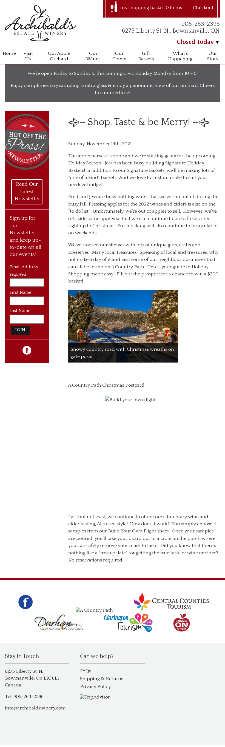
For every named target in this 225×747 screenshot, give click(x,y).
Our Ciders (119, 56)
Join (20, 330)
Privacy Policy (95, 686)
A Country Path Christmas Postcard (106, 385)
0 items (174, 7)
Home (9, 53)
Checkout (203, 7)
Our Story (212, 56)
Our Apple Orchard (59, 56)
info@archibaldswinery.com (35, 708)
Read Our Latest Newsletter (27, 191)
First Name (20, 292)
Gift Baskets (146, 56)
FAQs (85, 671)
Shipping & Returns (101, 679)
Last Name (20, 311)
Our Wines (93, 56)
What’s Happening (180, 56)
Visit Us (28, 56)
